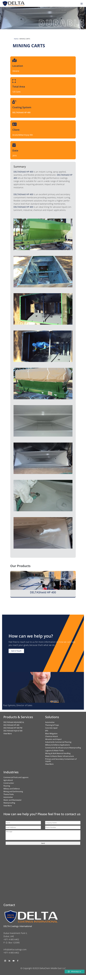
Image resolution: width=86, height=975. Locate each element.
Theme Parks (8, 794)
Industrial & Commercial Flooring (58, 742)
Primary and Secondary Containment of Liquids (61, 760)
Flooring (6, 786)
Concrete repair (51, 728)
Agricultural (8, 780)
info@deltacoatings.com (15, 949)
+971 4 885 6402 (11, 952)
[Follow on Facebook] (17, 960)
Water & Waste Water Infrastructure (59, 756)
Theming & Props (52, 725)
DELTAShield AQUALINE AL (13, 722)
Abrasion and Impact (53, 739)
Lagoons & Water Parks (54, 750)
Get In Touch (16, 651)
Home (16, 39)
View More (7, 733)
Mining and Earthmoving (13, 791)
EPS (46, 731)
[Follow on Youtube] (13, 960)
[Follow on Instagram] (5, 960)
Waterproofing (9, 803)
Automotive (49, 722)
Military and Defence (11, 789)
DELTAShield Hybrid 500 (12, 731)
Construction (8, 783)
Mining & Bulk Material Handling (57, 753)
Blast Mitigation (51, 733)
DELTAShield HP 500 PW (12, 728)
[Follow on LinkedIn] (9, 960)
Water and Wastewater (12, 800)
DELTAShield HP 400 (11, 725)
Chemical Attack (51, 736)
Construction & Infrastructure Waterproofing (63, 748)
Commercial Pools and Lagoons (15, 777)
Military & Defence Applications (57, 745)
